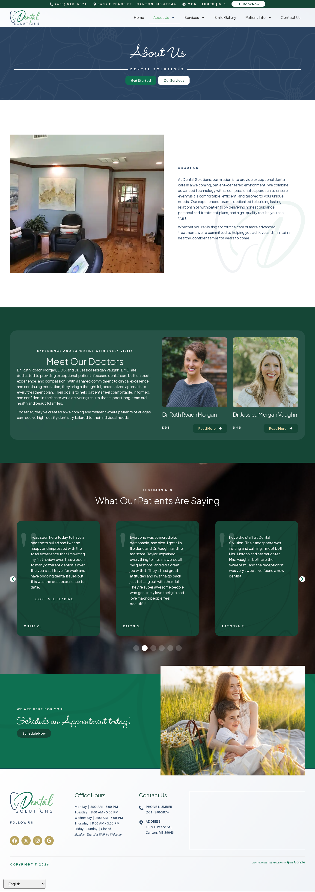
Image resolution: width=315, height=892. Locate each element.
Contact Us (290, 17)
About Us (161, 17)
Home (139, 17)
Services (191, 17)
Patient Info (255, 17)
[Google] (49, 840)
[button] (13, 579)
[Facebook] (14, 840)
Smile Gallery (225, 17)
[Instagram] (37, 840)
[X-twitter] (26, 840)
